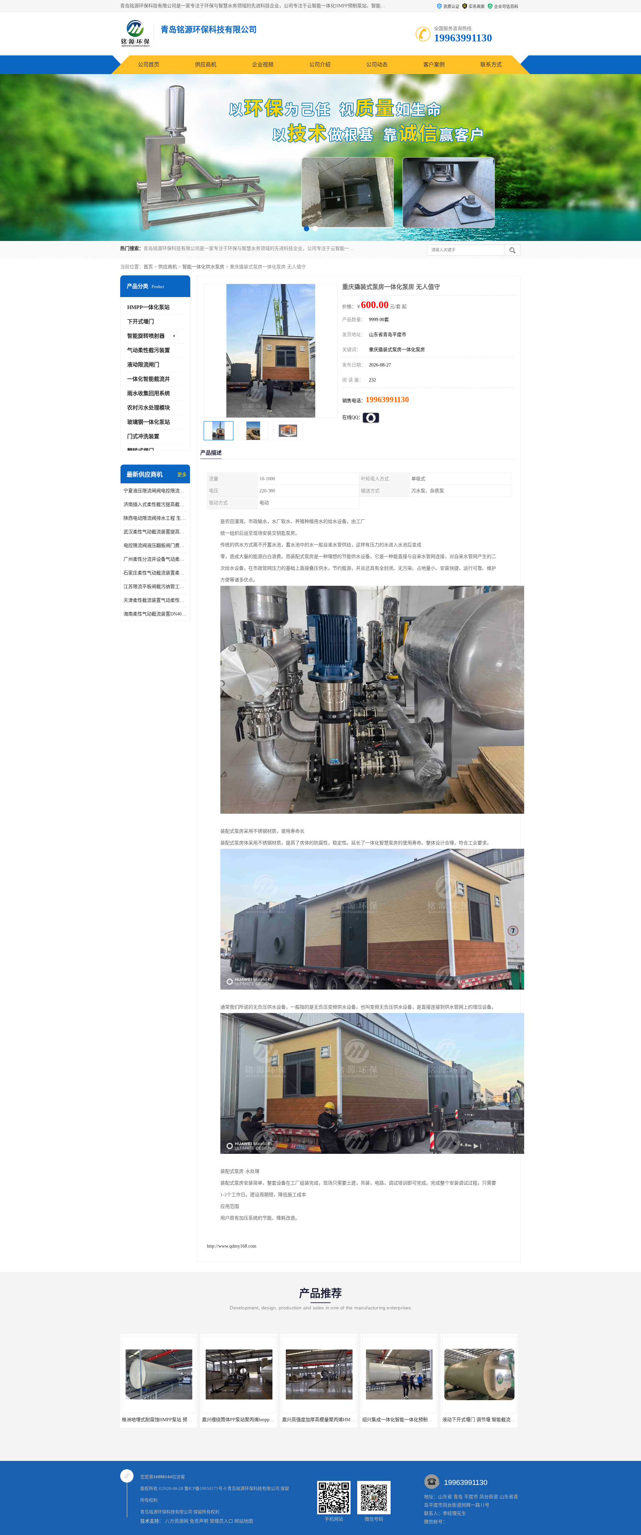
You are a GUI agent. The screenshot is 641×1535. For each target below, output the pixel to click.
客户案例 (434, 64)
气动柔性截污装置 (148, 350)
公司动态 (377, 64)
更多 (182, 474)
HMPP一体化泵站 (148, 307)
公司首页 (148, 64)
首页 (148, 266)
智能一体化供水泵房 (203, 266)
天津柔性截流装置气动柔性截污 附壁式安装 (155, 600)
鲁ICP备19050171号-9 (205, 1488)
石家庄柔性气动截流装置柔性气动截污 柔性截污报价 (155, 572)
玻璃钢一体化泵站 (148, 422)
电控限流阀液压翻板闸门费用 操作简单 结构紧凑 (155, 545)
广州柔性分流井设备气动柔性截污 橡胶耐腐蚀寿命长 (155, 559)
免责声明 (199, 1521)
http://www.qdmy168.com (231, 1246)
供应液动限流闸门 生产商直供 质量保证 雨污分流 (413, 1419)
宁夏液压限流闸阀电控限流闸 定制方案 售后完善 (155, 490)
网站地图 (243, 1521)
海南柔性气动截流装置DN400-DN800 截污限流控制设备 (155, 613)
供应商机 (205, 64)
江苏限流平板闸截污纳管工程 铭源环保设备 (155, 586)
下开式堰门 (140, 321)
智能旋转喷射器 (146, 336)
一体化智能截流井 (148, 379)
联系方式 (491, 64)
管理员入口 (221, 1521)
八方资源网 (176, 1521)
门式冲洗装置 (143, 436)
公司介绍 (320, 64)
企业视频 (262, 64)
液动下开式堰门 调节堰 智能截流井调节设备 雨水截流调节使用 (347, 1419)
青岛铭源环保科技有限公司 (253, 1488)
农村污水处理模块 (148, 408)
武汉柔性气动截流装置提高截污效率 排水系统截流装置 (155, 531)
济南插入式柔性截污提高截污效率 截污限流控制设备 (155, 504)
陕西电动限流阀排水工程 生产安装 (155, 518)
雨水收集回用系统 (148, 393)
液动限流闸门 (143, 364)
